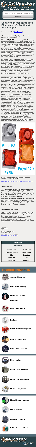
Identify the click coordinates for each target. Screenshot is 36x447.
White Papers (12, 257)
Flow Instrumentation (17, 309)
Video (26, 257)
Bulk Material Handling (18, 286)
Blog (11, 255)
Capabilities (26, 255)
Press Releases (18, 32)
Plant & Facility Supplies (18, 389)
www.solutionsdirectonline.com (9, 235)
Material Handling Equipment (20, 329)
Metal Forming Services (18, 349)
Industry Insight (26, 252)
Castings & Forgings (17, 277)
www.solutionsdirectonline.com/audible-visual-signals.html (17, 181)
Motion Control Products (19, 369)
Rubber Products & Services (20, 428)
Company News (26, 249)
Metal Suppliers (15, 360)
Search (18, 16)
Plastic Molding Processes (19, 400)
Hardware (13, 320)
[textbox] (18, 13)
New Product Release (12, 252)
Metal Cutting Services (18, 339)
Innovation (26, 260)
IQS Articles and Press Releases (17, 9)
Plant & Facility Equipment (19, 379)
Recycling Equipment (17, 419)
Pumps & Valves (16, 409)
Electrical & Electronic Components (18, 297)
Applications (11, 260)
